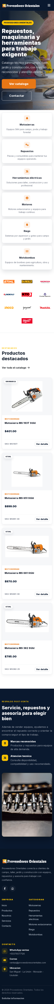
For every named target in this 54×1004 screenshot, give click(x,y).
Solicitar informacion (13, 998)
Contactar (16, 96)
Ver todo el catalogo (14, 367)
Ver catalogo (18, 84)
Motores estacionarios (40, 924)
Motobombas (35, 934)
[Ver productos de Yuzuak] (27, 308)
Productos (7, 910)
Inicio (4, 905)
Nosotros (6, 915)
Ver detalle (42, 444)
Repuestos (34, 910)
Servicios (6, 921)
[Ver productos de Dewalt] (27, 281)
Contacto (6, 926)
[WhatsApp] (13, 888)
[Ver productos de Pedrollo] (9, 294)
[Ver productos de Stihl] (9, 281)
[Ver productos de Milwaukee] (27, 321)
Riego (32, 929)
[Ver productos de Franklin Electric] (45, 294)
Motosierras (35, 905)
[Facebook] (5, 888)
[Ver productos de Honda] (45, 281)
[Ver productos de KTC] (27, 294)
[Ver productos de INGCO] (9, 308)
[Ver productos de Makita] (45, 308)
